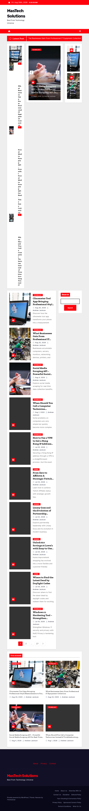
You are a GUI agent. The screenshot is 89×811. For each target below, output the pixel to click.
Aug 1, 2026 (37, 96)
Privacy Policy (57, 802)
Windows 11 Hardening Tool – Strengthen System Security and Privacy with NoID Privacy (42, 620)
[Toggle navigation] (80, 31)
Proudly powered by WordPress (18, 797)
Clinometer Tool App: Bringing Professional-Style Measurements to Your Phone (43, 304)
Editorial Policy (76, 794)
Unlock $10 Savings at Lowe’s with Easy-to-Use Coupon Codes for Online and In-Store (43, 550)
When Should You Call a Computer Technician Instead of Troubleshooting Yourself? (20, 261)
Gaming (36, 469)
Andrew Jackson (49, 96)
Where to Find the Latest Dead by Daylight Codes (43, 580)
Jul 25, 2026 (40, 447)
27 (37, 643)
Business (36, 504)
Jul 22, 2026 (40, 517)
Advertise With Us (75, 791)
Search (65, 294)
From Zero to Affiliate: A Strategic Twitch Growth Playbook (42, 477)
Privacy (44, 763)
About (35, 763)
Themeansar (11, 799)
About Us (64, 791)
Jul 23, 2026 (40, 482)
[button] (57, 72)
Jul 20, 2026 (40, 552)
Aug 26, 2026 (40, 308)
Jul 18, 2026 (40, 621)
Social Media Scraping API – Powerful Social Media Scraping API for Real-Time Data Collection (42, 376)
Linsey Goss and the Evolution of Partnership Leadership (42, 512)
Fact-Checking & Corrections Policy (69, 798)
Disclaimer (66, 794)
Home (57, 791)
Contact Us (57, 794)
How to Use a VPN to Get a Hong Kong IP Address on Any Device (42, 442)
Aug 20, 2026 (40, 342)
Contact (52, 763)
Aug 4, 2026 (40, 377)
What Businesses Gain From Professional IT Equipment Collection (20, 105)
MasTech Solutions (22, 775)
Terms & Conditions (64, 806)
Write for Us (77, 806)
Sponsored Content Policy (72, 802)
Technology (19, 64)
